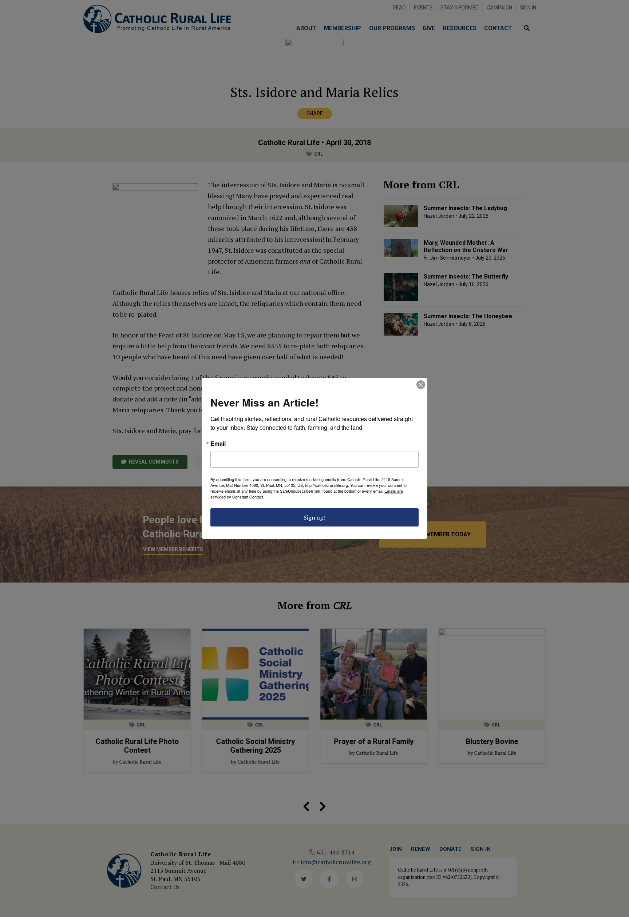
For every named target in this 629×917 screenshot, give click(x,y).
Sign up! (314, 517)
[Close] (420, 384)
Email (218, 444)
